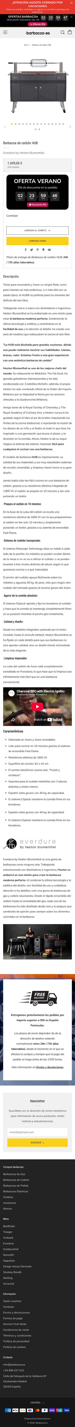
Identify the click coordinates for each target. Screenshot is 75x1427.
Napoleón (9, 1260)
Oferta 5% (39, 24)
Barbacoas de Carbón (16, 1179)
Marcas (7, 1208)
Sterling (7, 1278)
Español (36, 1402)
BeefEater (9, 1226)
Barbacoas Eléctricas (15, 1191)
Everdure (8, 1243)
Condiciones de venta (16, 1329)
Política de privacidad (16, 1341)
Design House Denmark (17, 1266)
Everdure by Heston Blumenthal (23, 152)
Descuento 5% (39, 204)
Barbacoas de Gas (14, 1174)
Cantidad (12, 215)
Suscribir (36, 1142)
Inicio (26, 45)
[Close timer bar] (71, 2)
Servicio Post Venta (14, 1324)
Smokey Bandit (12, 1272)
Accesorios (9, 1202)
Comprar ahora (37, 241)
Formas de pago (13, 1318)
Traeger (7, 1232)
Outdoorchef (10, 1249)
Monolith (8, 1255)
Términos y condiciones (17, 1335)
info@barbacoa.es (14, 1364)
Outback (8, 1237)
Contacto (8, 1306)
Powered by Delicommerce (37, 1418)
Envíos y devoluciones (49, 1067)
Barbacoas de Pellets (15, 1185)
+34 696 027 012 (13, 1370)
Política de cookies (14, 1347)
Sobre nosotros (12, 1301)
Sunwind (8, 1283)
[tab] (12, 124)
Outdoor (8, 1197)
